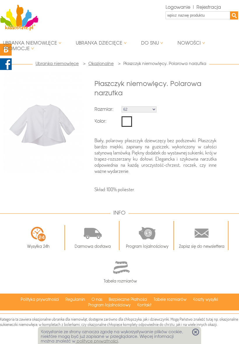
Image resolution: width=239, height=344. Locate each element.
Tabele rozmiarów (170, 299)
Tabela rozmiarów (120, 281)
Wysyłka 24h (38, 246)
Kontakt (144, 305)
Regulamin (75, 299)
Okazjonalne (101, 63)
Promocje (16, 48)
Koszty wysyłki (205, 299)
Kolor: (100, 121)
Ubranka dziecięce (99, 43)
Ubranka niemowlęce (30, 43)
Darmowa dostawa (93, 246)
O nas (97, 299)
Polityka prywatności (40, 299)
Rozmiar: (103, 109)
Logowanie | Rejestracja (193, 7)
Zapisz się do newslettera (201, 246)
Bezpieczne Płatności (128, 299)
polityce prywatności (96, 341)
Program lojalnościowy (147, 246)
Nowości (189, 43)
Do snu (150, 43)
